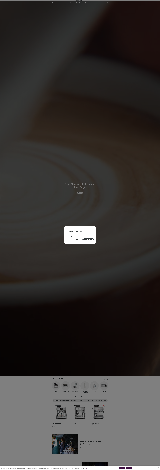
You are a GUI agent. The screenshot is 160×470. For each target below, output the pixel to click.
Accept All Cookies (129, 467)
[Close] (93, 228)
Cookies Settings (117, 467)
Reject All (123, 467)
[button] (88, 239)
